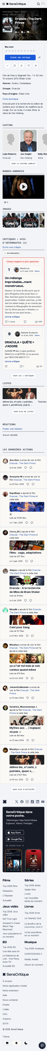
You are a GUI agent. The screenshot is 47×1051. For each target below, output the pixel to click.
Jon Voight (25, 154)
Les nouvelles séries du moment (33, 899)
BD (5, 942)
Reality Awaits (31, 959)
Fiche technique (10, 99)
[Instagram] (27, 802)
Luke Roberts (9, 154)
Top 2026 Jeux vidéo (10, 913)
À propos (7, 981)
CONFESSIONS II (33, 954)
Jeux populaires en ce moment (12, 935)
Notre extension (11, 990)
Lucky (28, 893)
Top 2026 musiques (34, 948)
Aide (5, 995)
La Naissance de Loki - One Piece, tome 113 (11, 958)
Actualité (7, 900)
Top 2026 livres (32, 913)
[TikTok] (32, 802)
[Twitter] (16, 802)
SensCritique (8, 12)
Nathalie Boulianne (29, 333)
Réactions (9, 424)
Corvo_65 (15, 531)
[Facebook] (22, 802)
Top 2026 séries (32, 885)
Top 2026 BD (9, 947)
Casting (8, 124)
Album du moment (34, 964)
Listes (7, 383)
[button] (43, 4)
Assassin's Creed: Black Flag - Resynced (11, 926)
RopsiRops (15, 493)
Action (23, 12)
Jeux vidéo (10, 906)
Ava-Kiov (14, 460)
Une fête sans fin (11, 951)
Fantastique (25, 83)
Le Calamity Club (33, 918)
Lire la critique (12, 316)
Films (17, 12)
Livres (29, 906)
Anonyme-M (16, 476)
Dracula (16, 88)
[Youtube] (42, 802)
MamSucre (25, 268)
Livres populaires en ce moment (33, 934)
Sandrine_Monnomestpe (22, 706)
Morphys (14, 644)
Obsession (8, 891)
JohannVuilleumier (19, 687)
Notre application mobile (15, 985)
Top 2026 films (10, 886)
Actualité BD (9, 966)
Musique (31, 942)
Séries (29, 880)
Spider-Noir (30, 889)
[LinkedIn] (37, 802)
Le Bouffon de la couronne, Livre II (33, 925)
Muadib (13, 609)
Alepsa (13, 570)
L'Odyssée (8, 895)
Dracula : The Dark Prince (12, 15)
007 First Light (10, 919)
